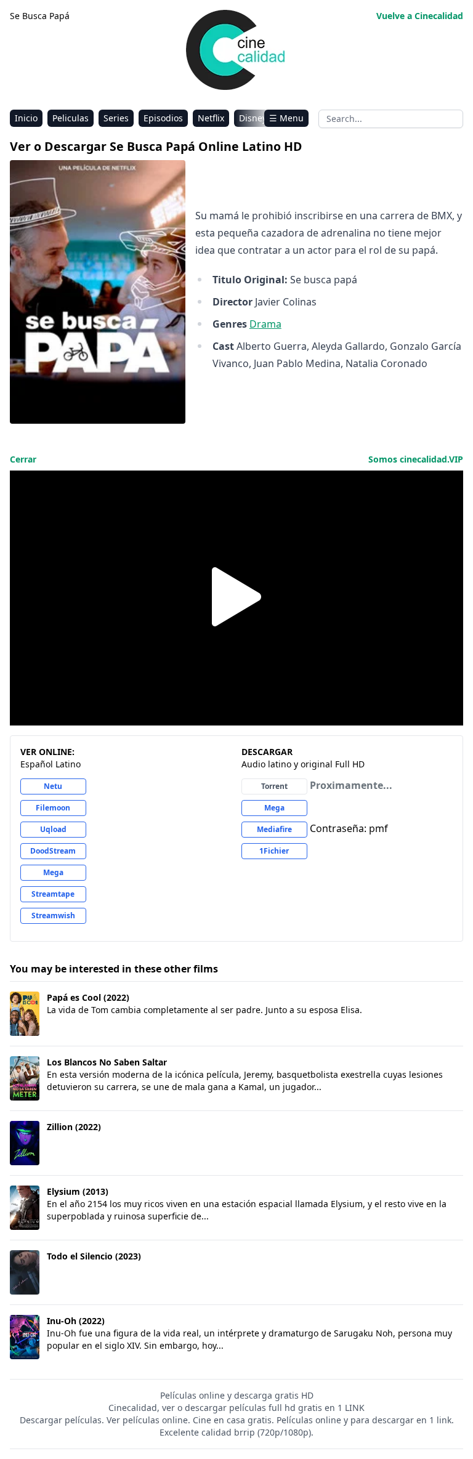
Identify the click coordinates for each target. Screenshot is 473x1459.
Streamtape (53, 894)
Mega (53, 872)
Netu (53, 786)
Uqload (53, 829)
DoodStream (53, 851)
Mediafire (274, 829)
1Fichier (274, 851)
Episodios (163, 118)
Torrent (274, 786)
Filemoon (53, 807)
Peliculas (70, 118)
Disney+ (255, 118)
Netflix (211, 118)
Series (116, 118)
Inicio (26, 118)
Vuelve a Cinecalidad (419, 16)
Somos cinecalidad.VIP (415, 459)
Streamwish (53, 915)
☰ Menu (286, 118)
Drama (265, 324)
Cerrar (23, 459)
